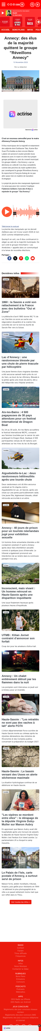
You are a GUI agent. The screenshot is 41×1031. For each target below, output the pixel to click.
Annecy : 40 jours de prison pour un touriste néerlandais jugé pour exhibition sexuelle (20, 532)
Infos (30, 30)
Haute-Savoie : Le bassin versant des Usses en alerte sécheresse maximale (19, 774)
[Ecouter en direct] (37, 4)
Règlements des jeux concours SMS (20, 1015)
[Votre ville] (22, 4)
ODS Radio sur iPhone (20, 999)
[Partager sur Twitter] (14, 259)
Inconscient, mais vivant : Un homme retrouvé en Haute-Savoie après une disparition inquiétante (18, 593)
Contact (20, 948)
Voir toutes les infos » (20, 902)
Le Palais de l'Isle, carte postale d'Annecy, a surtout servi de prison (19, 876)
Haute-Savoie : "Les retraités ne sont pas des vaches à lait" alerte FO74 (20, 722)
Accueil (5, 30)
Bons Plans (18, 30)
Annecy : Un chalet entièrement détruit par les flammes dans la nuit (19, 679)
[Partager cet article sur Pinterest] (20, 259)
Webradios (20, 992)
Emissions (20, 979)
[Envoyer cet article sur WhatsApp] (26, 259)
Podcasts (20, 989)
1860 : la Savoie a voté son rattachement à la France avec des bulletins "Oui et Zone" (19, 307)
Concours (20, 982)
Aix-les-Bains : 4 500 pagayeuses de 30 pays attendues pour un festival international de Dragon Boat (19, 419)
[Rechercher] (32, 4)
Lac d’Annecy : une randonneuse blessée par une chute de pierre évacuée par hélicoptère (20, 362)
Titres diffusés (20, 953)
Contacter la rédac (20, 969)
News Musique (20, 966)
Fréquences (21, 956)
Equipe (20, 950)
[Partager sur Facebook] (9, 259)
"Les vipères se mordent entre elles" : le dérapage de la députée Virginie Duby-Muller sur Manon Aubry (20, 819)
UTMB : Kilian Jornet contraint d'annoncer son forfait (18, 638)
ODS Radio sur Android (21, 1002)
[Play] (3, 13)
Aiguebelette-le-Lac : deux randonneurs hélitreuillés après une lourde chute (19, 476)
